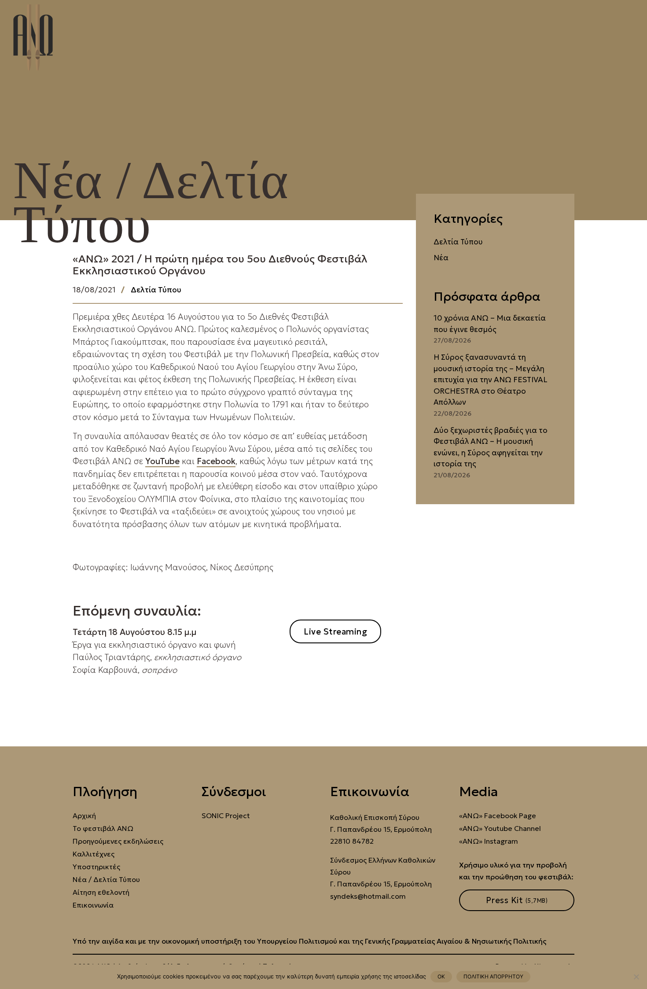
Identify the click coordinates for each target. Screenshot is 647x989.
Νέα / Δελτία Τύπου (106, 879)
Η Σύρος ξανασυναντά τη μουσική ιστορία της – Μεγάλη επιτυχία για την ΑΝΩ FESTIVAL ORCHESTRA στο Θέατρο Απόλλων (491, 379)
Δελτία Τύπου (156, 290)
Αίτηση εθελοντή (101, 892)
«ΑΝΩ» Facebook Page (497, 816)
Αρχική (84, 816)
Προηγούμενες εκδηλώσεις (118, 841)
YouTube (162, 461)
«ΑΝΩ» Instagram (488, 841)
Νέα (441, 257)
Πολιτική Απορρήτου (493, 976)
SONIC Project (226, 816)
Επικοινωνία (93, 905)
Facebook (216, 461)
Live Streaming (335, 631)
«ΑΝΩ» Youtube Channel (500, 828)
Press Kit (517, 900)
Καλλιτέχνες (93, 854)
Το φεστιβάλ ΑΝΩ (103, 828)
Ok (441, 976)
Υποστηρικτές (96, 867)
